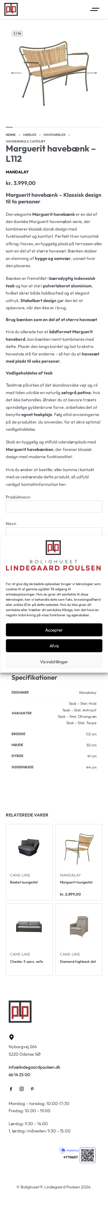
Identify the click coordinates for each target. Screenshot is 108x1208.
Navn (11, 523)
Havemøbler (54, 135)
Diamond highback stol (78, 962)
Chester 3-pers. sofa (26, 962)
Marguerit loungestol (76, 882)
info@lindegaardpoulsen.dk (34, 1067)
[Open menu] (95, 9)
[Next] (91, 73)
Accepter (54, 629)
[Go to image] (9, 127)
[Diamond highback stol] (79, 927)
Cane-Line (20, 875)
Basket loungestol (24, 882)
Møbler (29, 135)
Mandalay (17, 172)
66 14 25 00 (19, 1074)
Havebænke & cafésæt (26, 141)
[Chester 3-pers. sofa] (29, 927)
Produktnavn (18, 497)
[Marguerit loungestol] (79, 847)
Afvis (54, 645)
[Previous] (16, 73)
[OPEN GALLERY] (54, 73)
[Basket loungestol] (29, 847)
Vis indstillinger (54, 661)
